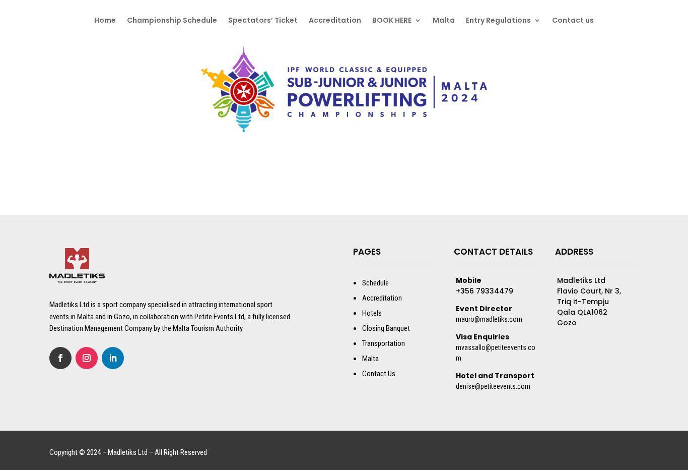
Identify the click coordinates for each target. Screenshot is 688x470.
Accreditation (335, 21)
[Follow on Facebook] (60, 358)
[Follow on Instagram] (87, 358)
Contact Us (378, 373)
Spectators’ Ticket (263, 21)
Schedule (375, 282)
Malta (444, 21)
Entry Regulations (498, 21)
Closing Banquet (386, 328)
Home (105, 21)
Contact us (573, 21)
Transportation (383, 343)
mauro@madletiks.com (489, 319)
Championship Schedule (172, 21)
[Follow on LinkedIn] (113, 358)
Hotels (372, 313)
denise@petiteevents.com (493, 386)
